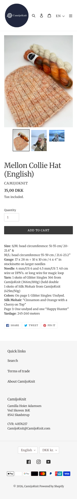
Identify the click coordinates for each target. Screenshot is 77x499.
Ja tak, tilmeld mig (51, 260)
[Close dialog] (75, 226)
